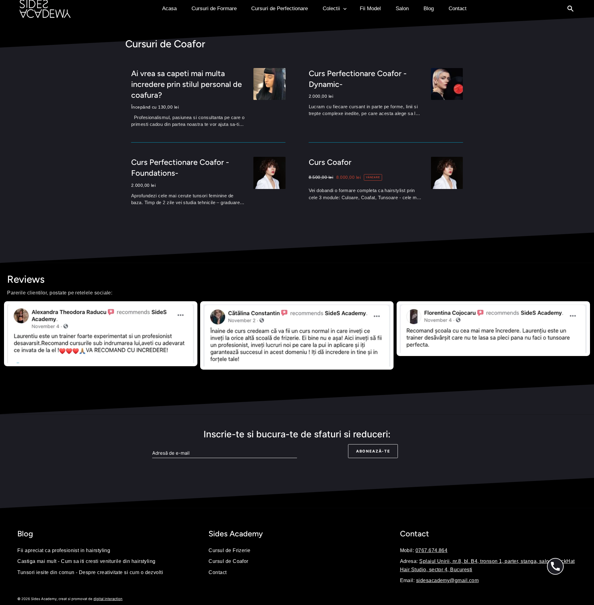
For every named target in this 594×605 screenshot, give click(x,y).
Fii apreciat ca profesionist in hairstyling (63, 550)
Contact (217, 572)
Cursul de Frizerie (229, 550)
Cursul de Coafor (228, 561)
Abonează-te (373, 451)
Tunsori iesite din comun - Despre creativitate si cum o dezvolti (90, 572)
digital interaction (108, 599)
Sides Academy (44, 599)
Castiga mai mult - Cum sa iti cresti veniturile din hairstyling (86, 561)
